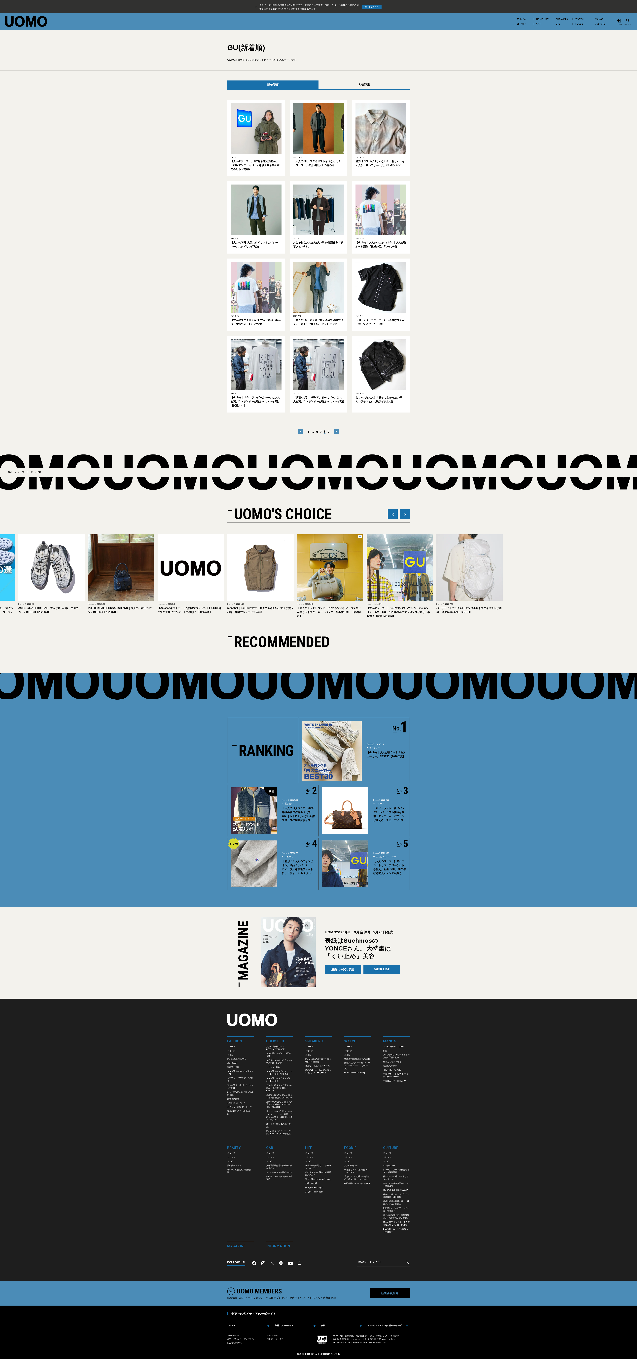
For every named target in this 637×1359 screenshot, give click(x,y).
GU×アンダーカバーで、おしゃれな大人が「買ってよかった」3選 (379, 322)
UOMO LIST (542, 19)
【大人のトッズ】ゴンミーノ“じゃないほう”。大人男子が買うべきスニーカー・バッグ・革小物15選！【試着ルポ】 (236, 612)
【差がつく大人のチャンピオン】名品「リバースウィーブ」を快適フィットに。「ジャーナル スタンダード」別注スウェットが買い (297, 867)
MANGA (599, 19)
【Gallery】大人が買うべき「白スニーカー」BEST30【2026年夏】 (386, 754)
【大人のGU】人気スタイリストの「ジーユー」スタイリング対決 (254, 244)
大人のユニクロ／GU (385, 856)
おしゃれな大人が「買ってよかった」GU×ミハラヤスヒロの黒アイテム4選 (379, 399)
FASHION (521, 19)
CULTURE (600, 23)
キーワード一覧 (25, 472)
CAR (538, 23)
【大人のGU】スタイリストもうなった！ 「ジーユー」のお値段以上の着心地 (318, 163)
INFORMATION (69, 604)
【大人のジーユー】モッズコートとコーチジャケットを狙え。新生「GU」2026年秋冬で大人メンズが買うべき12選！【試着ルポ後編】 (389, 867)
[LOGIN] (619, 20)
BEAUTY (521, 23)
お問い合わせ (272, 1335)
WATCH (579, 19)
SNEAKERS (562, 19)
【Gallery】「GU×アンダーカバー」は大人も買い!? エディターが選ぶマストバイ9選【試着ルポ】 (255, 401)
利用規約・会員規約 (275, 1339)
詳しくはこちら (372, 7)
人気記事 (364, 84)
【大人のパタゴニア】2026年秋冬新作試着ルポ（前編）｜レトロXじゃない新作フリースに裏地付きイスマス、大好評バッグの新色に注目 (298, 814)
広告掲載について (234, 1343)
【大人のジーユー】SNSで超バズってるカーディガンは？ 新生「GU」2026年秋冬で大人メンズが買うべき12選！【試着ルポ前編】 (305, 612)
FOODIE (579, 23)
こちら (383, 1342)
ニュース (379, 803)
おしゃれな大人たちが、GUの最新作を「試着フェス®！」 (318, 244)
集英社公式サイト (234, 1335)
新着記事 (273, 84)
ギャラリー (374, 748)
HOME (10, 472)
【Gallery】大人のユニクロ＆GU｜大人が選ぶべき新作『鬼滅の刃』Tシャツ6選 (380, 244)
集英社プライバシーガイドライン (241, 1339)
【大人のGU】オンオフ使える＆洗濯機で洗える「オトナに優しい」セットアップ (318, 322)
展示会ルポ (289, 803)
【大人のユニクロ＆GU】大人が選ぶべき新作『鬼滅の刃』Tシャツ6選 (256, 322)
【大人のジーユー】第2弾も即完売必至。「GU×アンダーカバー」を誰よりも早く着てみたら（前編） (255, 165)
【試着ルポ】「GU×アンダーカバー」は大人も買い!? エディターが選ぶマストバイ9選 (318, 399)
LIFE (558, 23)
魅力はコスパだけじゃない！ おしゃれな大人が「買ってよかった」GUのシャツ (379, 163)
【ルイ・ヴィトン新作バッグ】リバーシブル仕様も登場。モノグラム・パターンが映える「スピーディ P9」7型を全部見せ (389, 814)
